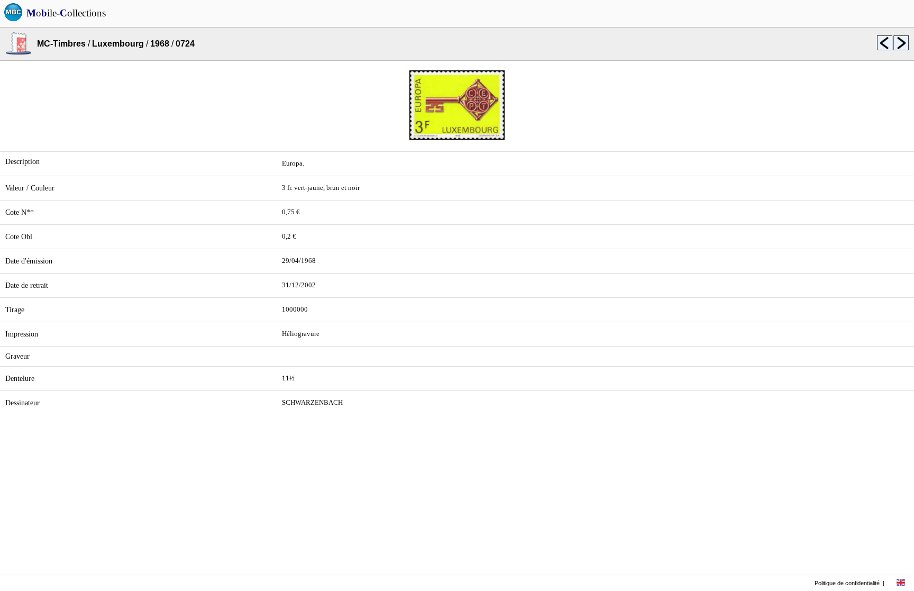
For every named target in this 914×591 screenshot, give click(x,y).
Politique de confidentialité (847, 583)
